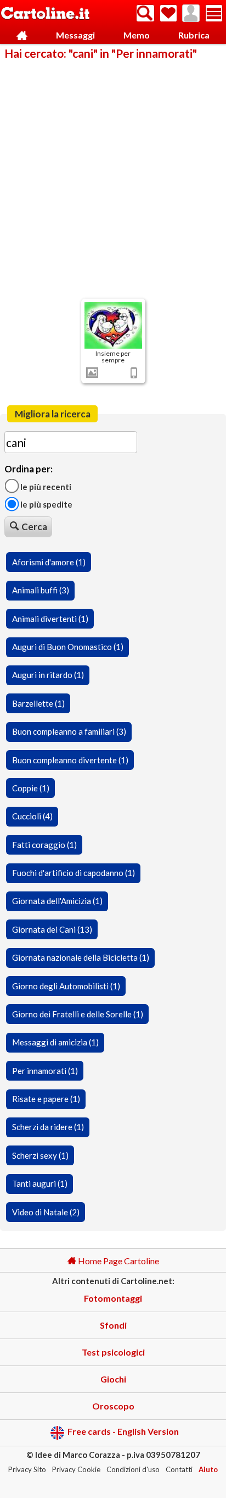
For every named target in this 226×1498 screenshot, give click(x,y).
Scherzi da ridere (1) (48, 1127)
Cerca (34, 526)
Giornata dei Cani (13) (52, 929)
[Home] (22, 35)
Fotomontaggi (113, 1298)
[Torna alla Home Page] (45, 14)
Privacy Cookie (76, 1469)
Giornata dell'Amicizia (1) (57, 901)
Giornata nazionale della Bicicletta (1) (80, 957)
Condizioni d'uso (133, 1469)
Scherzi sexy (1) (40, 1155)
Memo (136, 35)
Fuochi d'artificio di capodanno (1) (73, 873)
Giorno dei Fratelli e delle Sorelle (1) (77, 1014)
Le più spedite (45, 504)
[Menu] (214, 13)
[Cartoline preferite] (168, 13)
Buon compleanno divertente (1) (70, 760)
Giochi (113, 1379)
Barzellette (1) (38, 703)
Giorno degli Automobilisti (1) (66, 986)
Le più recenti (45, 486)
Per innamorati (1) (45, 1071)
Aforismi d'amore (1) (49, 562)
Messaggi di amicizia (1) (55, 1042)
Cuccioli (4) (32, 816)
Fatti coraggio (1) (44, 845)
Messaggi (75, 35)
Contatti (179, 1469)
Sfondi (113, 1325)
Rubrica (194, 35)
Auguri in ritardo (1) (48, 675)
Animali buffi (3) (40, 590)
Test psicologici (113, 1352)
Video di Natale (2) (46, 1212)
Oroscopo (113, 1406)
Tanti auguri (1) (39, 1183)
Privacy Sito (27, 1469)
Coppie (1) (30, 788)
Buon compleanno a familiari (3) (69, 731)
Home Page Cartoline (117, 1260)
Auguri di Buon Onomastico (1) (67, 647)
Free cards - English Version (123, 1432)
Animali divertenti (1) (50, 619)
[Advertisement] (113, 178)
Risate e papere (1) (46, 1099)
